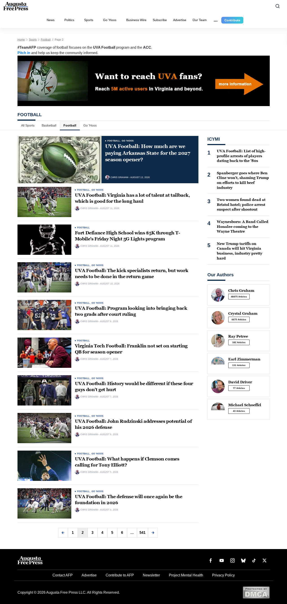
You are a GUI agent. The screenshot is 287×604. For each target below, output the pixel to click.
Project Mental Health (186, 575)
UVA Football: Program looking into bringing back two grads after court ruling (131, 311)
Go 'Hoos (90, 125)
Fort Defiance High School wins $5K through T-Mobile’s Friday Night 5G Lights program (127, 236)
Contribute (232, 20)
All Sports (28, 125)
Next (153, 533)
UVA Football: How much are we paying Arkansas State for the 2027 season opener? (147, 153)
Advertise (179, 20)
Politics (69, 20)
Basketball (49, 125)
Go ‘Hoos (109, 20)
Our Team (200, 20)
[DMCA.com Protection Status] (256, 592)
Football (46, 39)
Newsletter (151, 575)
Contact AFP (62, 575)
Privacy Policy (223, 575)
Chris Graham (119, 177)
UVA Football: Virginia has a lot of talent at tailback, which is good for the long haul (132, 198)
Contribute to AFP (120, 575)
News (50, 20)
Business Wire (136, 20)
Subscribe (160, 20)
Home (21, 39)
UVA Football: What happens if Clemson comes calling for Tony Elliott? (127, 462)
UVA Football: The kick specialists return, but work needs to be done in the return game (131, 273)
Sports (88, 20)
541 (142, 532)
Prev (63, 533)
